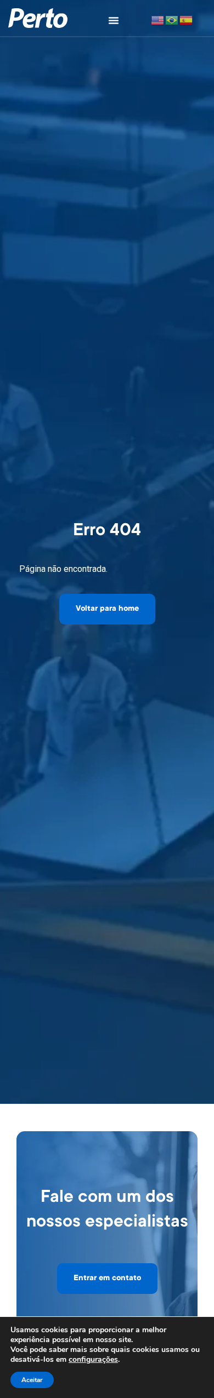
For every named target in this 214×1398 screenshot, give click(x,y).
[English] (158, 19)
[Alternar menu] (113, 20)
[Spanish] (186, 19)
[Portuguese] (172, 19)
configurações (93, 1360)
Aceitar (32, 1380)
